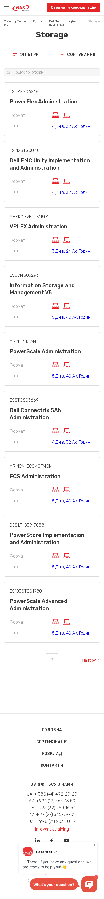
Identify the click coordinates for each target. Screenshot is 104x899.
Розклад (52, 753)
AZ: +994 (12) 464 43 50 (52, 800)
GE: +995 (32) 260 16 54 (52, 807)
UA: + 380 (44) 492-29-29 (52, 794)
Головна (52, 730)
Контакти (52, 765)
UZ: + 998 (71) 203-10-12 (52, 821)
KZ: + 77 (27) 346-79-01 (52, 814)
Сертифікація (52, 742)
